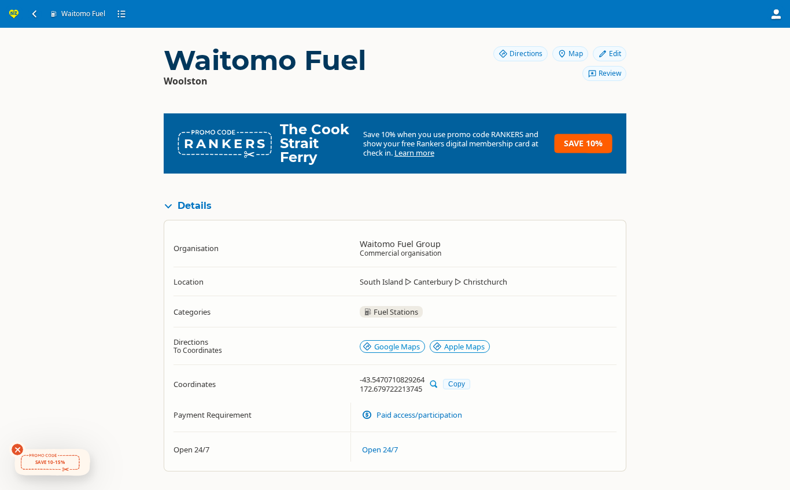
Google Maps (397, 346)
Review (610, 73)
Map (575, 53)
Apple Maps (464, 346)
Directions (526, 53)
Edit (615, 53)
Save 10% (583, 143)
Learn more (414, 153)
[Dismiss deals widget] (17, 449)
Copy (456, 384)
